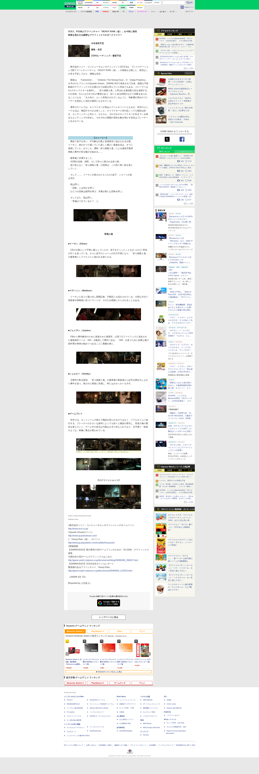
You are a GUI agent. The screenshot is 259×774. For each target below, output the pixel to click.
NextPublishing (95, 731)
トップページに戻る (108, 617)
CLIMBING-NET (125, 723)
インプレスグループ (166, 745)
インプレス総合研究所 (75, 708)
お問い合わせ (91, 745)
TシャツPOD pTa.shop (175, 723)
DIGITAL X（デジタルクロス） (101, 716)
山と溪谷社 (121, 716)
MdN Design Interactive (151, 727)
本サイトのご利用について (73, 745)
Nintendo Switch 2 (75, 631)
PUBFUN (167, 712)
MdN (142, 720)
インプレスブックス (97, 727)
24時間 (169, 34)
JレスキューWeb (149, 712)
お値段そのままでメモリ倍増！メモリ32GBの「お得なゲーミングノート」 (180, 82)
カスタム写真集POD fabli (176, 727)
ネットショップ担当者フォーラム (102, 704)
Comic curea (171, 704)
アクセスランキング (169, 31)
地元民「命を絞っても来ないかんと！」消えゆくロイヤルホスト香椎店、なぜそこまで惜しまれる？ (176, 498)
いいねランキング (184, 152)
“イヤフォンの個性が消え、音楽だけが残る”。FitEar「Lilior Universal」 (179, 119)
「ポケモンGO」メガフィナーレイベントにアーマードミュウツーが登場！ (180, 447)
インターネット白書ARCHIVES (78, 736)
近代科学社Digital (125, 731)
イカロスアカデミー (150, 716)
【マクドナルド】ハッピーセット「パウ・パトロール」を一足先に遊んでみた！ (180, 568)
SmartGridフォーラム (97, 700)
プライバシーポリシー (138, 745)
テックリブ (144, 732)
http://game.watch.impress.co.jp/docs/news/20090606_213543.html (100, 571)
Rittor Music (121, 697)
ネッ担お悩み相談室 (74, 720)
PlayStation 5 (97, 631)
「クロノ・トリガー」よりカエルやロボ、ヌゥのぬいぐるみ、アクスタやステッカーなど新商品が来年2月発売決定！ (180, 322)
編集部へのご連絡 (120, 745)
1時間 (159, 34)
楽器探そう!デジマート (127, 704)
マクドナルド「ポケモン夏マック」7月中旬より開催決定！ (180, 527)
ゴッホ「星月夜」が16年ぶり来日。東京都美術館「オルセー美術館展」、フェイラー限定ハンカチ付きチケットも (176, 486)
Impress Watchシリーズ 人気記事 (175, 467)
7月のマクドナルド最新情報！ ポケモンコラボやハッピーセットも (178, 510)
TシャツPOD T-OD (126, 708)
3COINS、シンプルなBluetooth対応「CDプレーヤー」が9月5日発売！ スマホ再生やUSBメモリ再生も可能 (176, 41)
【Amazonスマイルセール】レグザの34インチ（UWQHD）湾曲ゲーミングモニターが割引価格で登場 (176, 65)
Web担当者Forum (73, 704)
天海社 (169, 700)
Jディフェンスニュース (151, 704)
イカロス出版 (145, 697)
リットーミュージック (127, 700)
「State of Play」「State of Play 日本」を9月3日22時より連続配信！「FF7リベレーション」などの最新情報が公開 (180, 297)
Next (149, 654)
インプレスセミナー (97, 712)
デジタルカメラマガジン (76, 727)
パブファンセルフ (173, 715)
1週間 (180, 34)
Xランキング (166, 148)
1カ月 (190, 34)
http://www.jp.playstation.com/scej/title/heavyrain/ (91, 543)
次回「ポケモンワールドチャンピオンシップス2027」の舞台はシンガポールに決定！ (180, 428)
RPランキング (164, 152)
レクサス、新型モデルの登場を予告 (172, 480)
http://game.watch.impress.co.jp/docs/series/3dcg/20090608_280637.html (103, 560)
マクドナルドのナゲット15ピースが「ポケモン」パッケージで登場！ (180, 542)
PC (124, 12)
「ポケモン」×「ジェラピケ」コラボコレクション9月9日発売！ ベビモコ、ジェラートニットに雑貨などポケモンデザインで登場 (180, 335)
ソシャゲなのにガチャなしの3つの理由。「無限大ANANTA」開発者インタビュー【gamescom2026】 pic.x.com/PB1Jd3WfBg (176, 187)
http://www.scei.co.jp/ (78, 529)
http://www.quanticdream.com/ (82, 536)
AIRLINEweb (147, 700)
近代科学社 (121, 727)
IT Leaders (71, 712)
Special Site (166, 73)
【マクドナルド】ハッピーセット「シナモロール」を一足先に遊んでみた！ (180, 577)
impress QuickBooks (174, 708)
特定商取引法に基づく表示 (185, 745)
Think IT (70, 700)
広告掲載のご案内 (105, 745)
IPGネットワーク (170, 719)
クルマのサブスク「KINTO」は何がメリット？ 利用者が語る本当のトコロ (180, 101)
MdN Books (147, 723)
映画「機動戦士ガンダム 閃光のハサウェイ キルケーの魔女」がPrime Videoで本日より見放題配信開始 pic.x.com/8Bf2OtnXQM (176, 167)
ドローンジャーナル (74, 716)
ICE (165, 697)
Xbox (119, 631)
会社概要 (152, 745)
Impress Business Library (99, 708)
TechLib (146, 735)
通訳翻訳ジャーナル (150, 708)
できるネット (71, 732)
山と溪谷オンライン (126, 719)
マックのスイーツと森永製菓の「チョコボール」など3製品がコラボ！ (180, 587)
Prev (68, 654)
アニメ (142, 631)
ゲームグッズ (119, 683)
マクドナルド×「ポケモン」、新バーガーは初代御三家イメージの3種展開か (180, 558)
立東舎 (121, 712)
